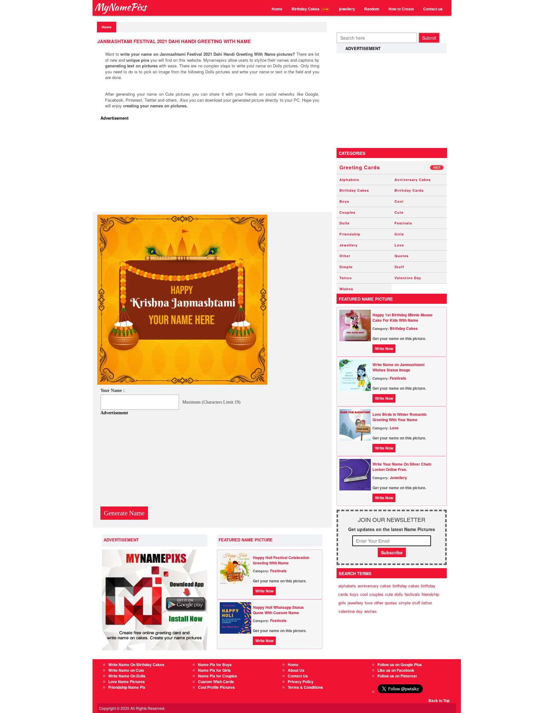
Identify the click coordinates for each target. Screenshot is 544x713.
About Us (296, 670)
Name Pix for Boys (215, 664)
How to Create (401, 9)
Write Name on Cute (126, 670)
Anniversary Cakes (412, 179)
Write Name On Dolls (126, 676)
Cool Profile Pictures (216, 687)
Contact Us (298, 676)
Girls (399, 234)
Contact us (433, 9)
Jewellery (348, 245)
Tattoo (345, 277)
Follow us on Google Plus (399, 664)
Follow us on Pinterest (397, 676)
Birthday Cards (409, 190)
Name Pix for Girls (214, 670)
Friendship (349, 234)
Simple (346, 266)
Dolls (344, 223)
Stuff (399, 266)
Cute (399, 212)
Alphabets (349, 179)
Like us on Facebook (395, 670)
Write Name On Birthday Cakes (136, 664)
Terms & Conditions (305, 687)
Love (399, 245)
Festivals (278, 571)
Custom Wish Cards (216, 681)
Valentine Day (407, 277)
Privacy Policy (301, 681)
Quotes (401, 255)
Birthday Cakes (306, 9)
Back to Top (439, 700)
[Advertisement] (213, 168)
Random (371, 9)
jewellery (347, 9)
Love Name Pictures (126, 681)
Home (277, 9)
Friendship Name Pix (126, 687)
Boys (344, 201)
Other (344, 255)
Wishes (346, 288)
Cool (399, 201)
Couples (347, 212)
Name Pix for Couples (217, 676)
